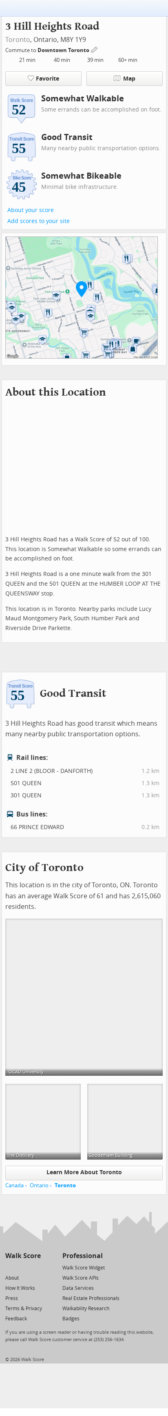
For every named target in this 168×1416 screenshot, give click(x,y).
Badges (71, 1319)
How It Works (20, 1288)
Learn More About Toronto (84, 1172)
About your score (30, 210)
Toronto (17, 40)
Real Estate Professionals (90, 1298)
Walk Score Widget (83, 1268)
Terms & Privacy (23, 1308)
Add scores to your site (38, 221)
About (12, 1278)
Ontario (39, 1185)
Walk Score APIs (80, 1278)
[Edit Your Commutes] (95, 49)
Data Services (78, 1288)
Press (11, 1298)
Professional (82, 1256)
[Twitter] (10, 1267)
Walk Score (23, 1256)
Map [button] (129, 78)
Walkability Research (85, 1308)
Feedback (16, 1319)
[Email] (35, 1267)
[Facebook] (22, 1267)
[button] (81, 289)
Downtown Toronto (64, 50)
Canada (14, 1185)
